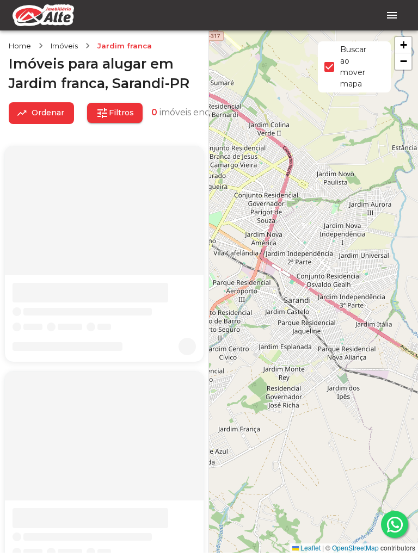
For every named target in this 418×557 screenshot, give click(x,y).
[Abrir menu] (392, 15)
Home (20, 45)
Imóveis (64, 45)
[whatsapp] (394, 524)
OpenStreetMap (355, 547)
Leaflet (310, 547)
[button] (403, 45)
